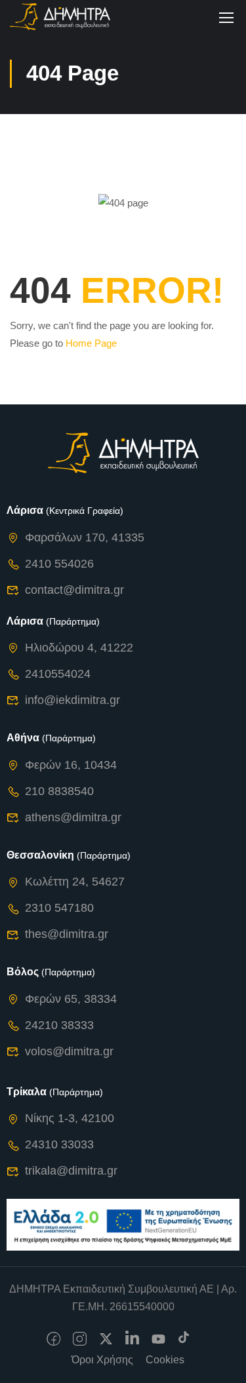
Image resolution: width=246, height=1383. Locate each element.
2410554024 (58, 673)
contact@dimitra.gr (74, 589)
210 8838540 (59, 791)
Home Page (91, 343)
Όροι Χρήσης (102, 1359)
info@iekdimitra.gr (72, 700)
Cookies (165, 1359)
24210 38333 (59, 1025)
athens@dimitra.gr (73, 817)
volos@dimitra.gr (69, 1051)
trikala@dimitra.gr (71, 1170)
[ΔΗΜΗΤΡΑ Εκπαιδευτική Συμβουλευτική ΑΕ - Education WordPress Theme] (60, 16)
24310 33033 (59, 1144)
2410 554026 (59, 563)
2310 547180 (59, 907)
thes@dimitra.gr (66, 934)
